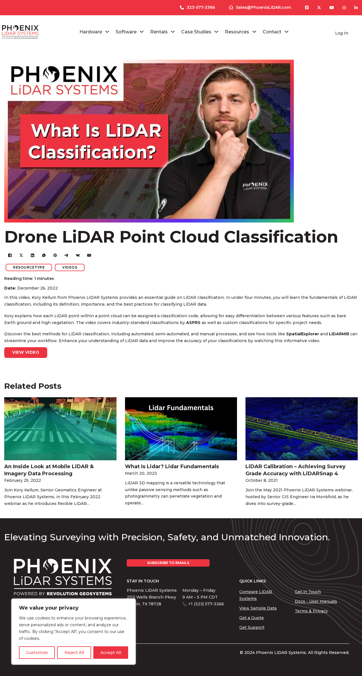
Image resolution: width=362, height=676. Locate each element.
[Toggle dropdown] (107, 31)
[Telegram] (66, 255)
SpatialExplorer (303, 333)
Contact (272, 31)
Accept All (110, 652)
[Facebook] (10, 255)
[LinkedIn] (32, 255)
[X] (21, 255)
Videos (69, 267)
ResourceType (29, 267)
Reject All (74, 652)
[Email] (89, 255)
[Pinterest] (55, 255)
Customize (37, 652)
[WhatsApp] (44, 255)
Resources (237, 31)
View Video (25, 352)
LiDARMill (339, 333)
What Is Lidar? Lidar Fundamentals (172, 466)
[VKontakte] (78, 255)
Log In (341, 33)
